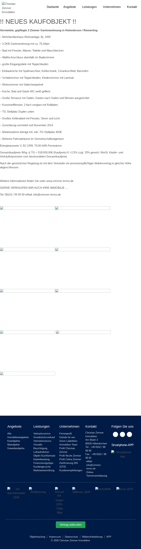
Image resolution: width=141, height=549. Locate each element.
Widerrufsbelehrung (92, 536)
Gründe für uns (67, 437)
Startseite (53, 6)
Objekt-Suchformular (44, 455)
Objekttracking (37, 536)
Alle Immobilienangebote (18, 435)
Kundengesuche (41, 466)
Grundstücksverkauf (44, 437)
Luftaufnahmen (41, 452)
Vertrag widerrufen (71, 524)
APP (108, 536)
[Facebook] (115, 434)
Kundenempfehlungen (70, 470)
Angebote (69, 6)
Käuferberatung (41, 459)
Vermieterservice (42, 441)
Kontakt (132, 6)
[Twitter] (122, 434)
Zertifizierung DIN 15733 (68, 465)
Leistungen (89, 6)
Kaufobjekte (13, 441)
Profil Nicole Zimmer (70, 455)
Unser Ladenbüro (68, 441)
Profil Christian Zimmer (67, 450)
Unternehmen (112, 6)
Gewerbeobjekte (15, 448)
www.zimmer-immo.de (59, 180)
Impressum (55, 536)
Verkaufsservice (41, 433)
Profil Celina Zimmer (70, 459)
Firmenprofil (65, 433)
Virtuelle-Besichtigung (40, 446)
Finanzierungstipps (43, 463)
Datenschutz (71, 536)
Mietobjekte (13, 444)
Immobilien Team (68, 444)
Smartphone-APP (122, 445)
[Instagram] (129, 434)
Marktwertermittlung (43, 470)
